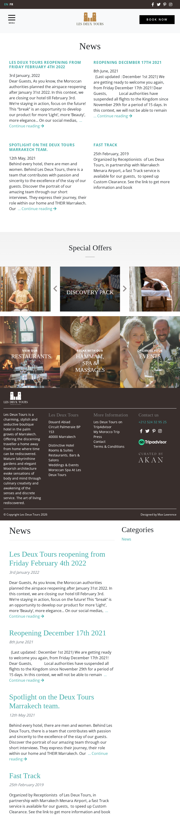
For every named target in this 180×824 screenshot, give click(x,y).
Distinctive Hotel (61, 445)
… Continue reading (111, 115)
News (126, 539)
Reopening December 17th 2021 (57, 633)
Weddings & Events (64, 465)
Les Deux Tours (30, 514)
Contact (99, 441)
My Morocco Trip (107, 432)
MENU (12, 22)
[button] (55, 289)
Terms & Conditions (109, 446)
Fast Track (25, 775)
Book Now (157, 19)
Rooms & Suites (61, 450)
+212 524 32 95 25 (153, 422)
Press (98, 436)
